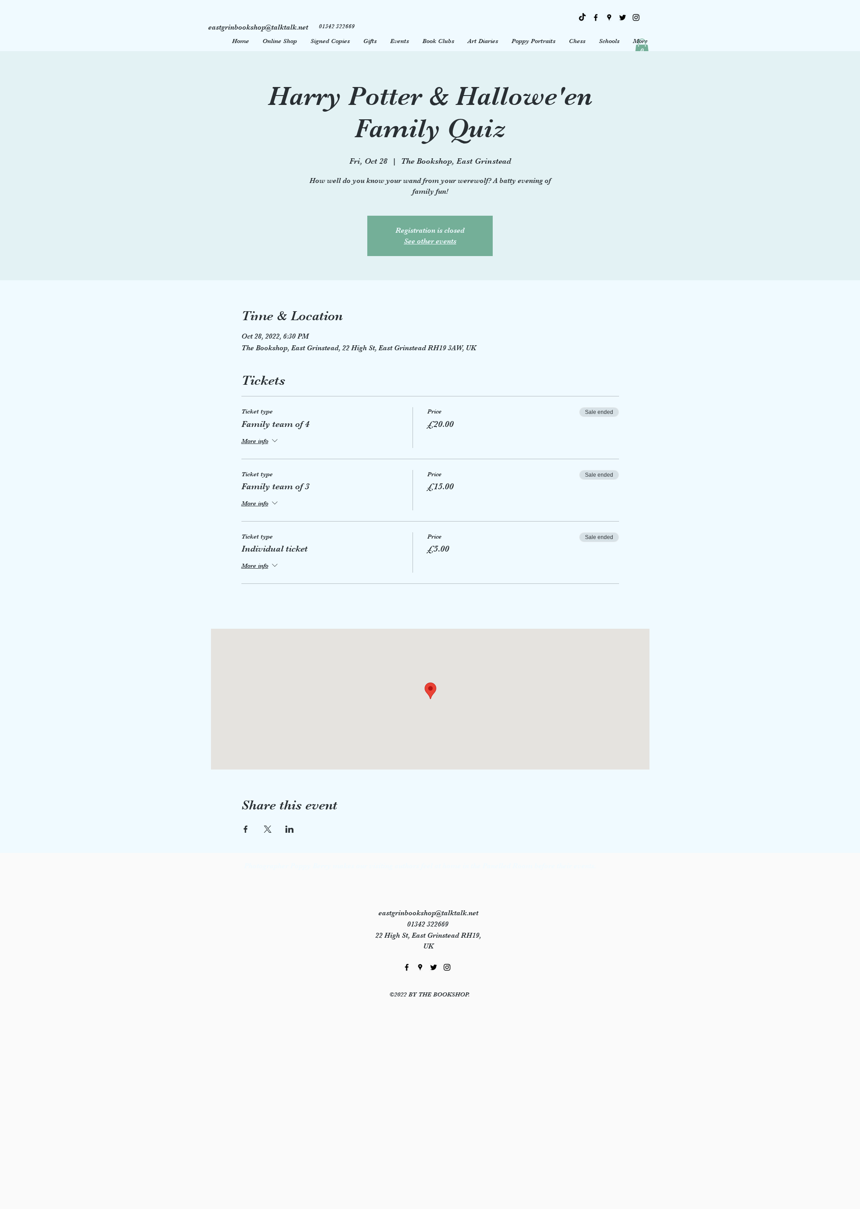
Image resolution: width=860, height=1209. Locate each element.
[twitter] (622, 17)
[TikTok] (582, 17)
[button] (641, 48)
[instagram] (636, 17)
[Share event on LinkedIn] (289, 829)
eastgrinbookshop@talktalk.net (428, 913)
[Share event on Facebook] (245, 829)
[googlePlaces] (609, 17)
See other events (430, 241)
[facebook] (595, 17)
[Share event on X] (267, 829)
